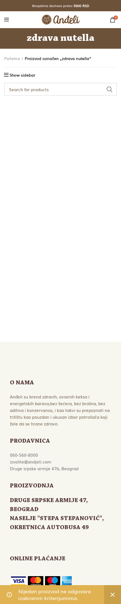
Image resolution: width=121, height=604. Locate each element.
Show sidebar (22, 75)
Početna (12, 58)
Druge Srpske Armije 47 (48, 501)
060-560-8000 (24, 455)
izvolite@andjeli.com (30, 461)
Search (109, 89)
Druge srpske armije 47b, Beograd (44, 468)
